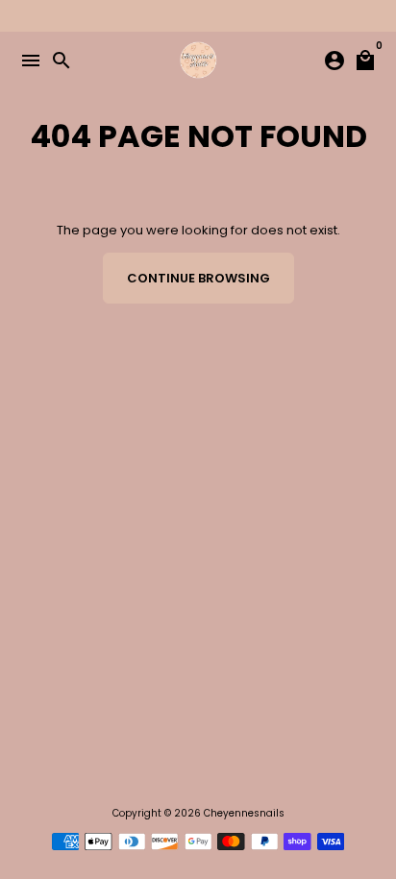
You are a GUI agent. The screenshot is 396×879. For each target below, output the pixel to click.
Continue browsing (198, 278)
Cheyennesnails (244, 813)
